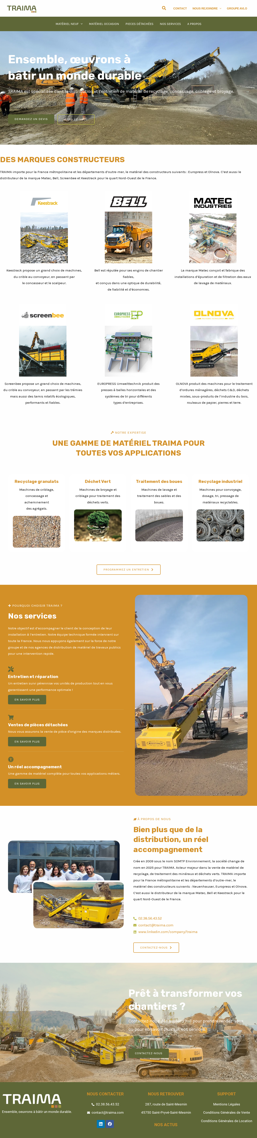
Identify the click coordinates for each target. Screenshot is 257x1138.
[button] (164, 8)
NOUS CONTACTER (105, 1094)
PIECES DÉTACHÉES (139, 24)
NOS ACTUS (165, 1124)
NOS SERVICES (170, 24)
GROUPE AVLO (237, 8)
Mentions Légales (226, 1104)
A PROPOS (194, 24)
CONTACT (180, 8)
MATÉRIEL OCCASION (104, 24)
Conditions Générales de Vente (226, 1112)
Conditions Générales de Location (226, 1121)
